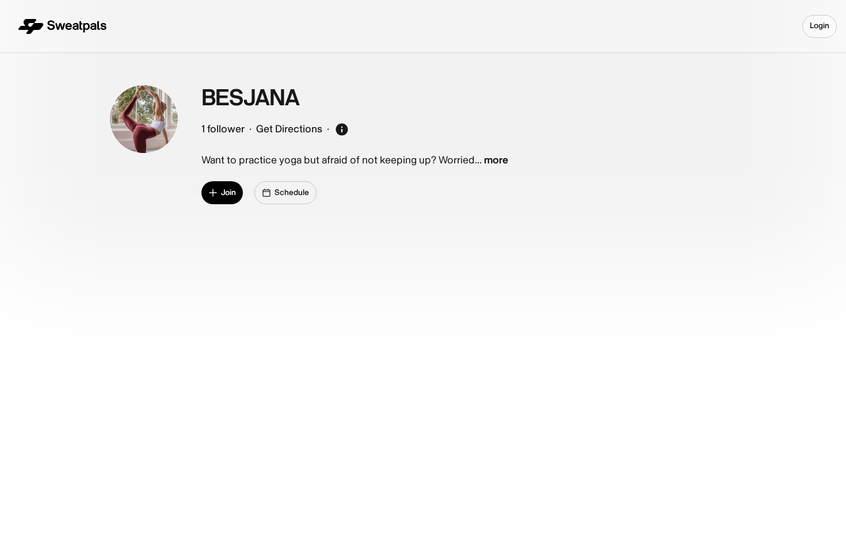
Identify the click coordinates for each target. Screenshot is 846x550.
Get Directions (289, 129)
